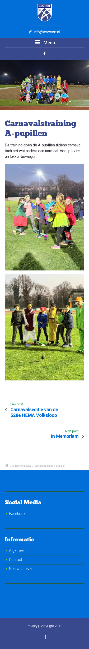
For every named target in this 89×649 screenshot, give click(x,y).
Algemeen (17, 550)
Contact (15, 559)
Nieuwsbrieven (21, 568)
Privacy (32, 626)
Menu (48, 42)
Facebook (17, 513)
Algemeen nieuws (21, 465)
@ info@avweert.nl (44, 32)
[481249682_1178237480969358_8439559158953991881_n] (44, 85)
